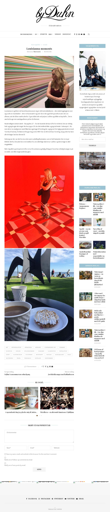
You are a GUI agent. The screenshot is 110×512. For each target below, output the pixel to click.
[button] (7, 401)
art (7, 347)
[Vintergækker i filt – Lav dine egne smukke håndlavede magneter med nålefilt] (99, 197)
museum (49, 354)
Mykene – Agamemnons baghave (84, 206)
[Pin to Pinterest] (50, 366)
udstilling (38, 358)
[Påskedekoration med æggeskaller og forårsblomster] (99, 245)
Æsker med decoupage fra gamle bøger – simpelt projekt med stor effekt (99, 297)
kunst (8, 354)
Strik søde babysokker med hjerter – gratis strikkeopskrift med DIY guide (99, 316)
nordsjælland (59, 354)
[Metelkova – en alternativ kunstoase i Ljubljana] (57, 398)
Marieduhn (37, 52)
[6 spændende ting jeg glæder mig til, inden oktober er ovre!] (21, 398)
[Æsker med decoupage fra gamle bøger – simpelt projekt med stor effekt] (85, 296)
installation (63, 351)
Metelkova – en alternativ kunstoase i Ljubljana (57, 412)
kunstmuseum (17, 354)
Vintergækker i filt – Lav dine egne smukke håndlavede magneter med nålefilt (98, 209)
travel (19, 358)
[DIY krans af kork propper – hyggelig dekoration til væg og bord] (85, 352)
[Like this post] (43, 366)
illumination (52, 351)
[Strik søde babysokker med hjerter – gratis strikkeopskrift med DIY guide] (85, 314)
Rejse (50, 34)
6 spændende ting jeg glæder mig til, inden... (21, 412)
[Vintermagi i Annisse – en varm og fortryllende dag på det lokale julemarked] (85, 275)
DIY (36, 34)
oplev (69, 354)
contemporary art (50, 347)
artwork (38, 347)
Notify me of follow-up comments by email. (19, 460)
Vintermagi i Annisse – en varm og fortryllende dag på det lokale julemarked (98, 278)
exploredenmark (29, 351)
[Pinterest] (79, 34)
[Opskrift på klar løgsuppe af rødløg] (85, 245)
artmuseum (28, 347)
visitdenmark (49, 358)
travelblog (27, 358)
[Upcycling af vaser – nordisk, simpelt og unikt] (99, 222)
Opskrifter (43, 34)
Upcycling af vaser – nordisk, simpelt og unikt (99, 231)
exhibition (9, 351)
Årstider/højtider (26, 34)
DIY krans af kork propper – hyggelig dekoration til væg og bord (99, 353)
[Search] (89, 34)
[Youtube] (81, 34)
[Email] (84, 34)
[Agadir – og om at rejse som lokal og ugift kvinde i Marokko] (85, 222)
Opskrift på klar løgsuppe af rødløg (85, 254)
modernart (39, 354)
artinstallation (16, 347)
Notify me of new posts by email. (15, 465)
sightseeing (9, 358)
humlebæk (41, 351)
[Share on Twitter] (47, 367)
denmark (62, 347)
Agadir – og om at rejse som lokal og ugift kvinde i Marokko (84, 233)
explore (18, 351)
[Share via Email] (52, 366)
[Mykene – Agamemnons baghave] (85, 197)
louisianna (28, 354)
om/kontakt (67, 34)
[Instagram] (76, 34)
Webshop (58, 34)
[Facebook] (74, 34)
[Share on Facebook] (45, 366)
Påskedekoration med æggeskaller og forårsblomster (99, 255)
